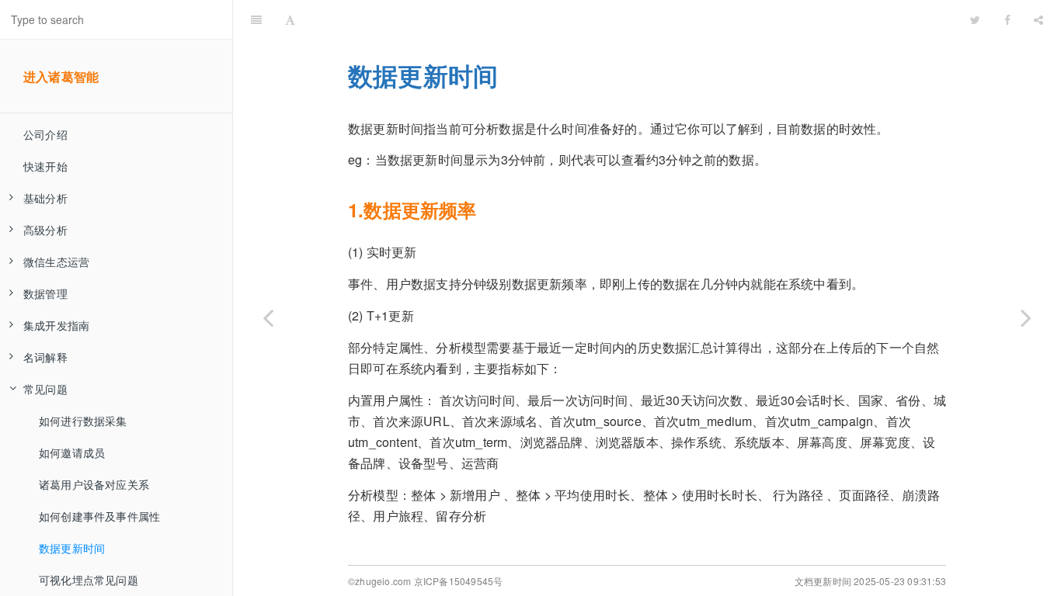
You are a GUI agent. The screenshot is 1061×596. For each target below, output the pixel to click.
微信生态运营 (56, 261)
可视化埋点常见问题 (88, 579)
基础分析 (45, 198)
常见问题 (45, 389)
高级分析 (45, 229)
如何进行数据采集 (83, 420)
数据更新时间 (72, 548)
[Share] (1038, 19)
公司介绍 (45, 134)
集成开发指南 (56, 325)
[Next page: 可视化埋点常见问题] (1026, 317)
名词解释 (45, 357)
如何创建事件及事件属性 (99, 516)
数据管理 (45, 293)
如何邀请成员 (72, 452)
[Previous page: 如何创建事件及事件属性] (268, 317)
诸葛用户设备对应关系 (94, 484)
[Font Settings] (290, 19)
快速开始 (45, 166)
